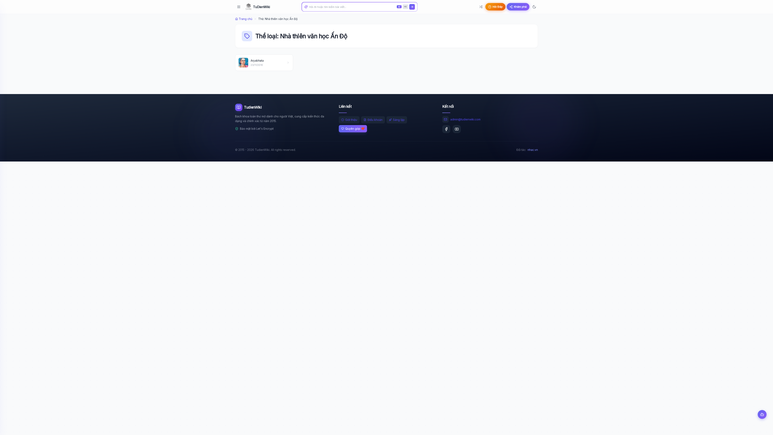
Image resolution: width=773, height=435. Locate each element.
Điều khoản (375, 119)
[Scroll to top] (762, 428)
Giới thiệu (351, 119)
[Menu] (238, 6)
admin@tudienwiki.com (465, 119)
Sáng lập (399, 119)
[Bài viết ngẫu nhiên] (481, 7)
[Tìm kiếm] (412, 7)
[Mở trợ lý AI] (762, 414)
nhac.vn (533, 149)
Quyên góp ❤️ (355, 128)
